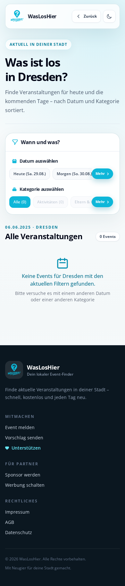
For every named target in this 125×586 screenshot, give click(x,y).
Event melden (20, 427)
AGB (9, 522)
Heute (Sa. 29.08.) (29, 173)
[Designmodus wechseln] (109, 16)
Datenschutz (18, 532)
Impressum (17, 512)
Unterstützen (26, 448)
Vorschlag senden (24, 438)
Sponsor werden (22, 475)
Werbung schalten (25, 485)
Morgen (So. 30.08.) (74, 173)
